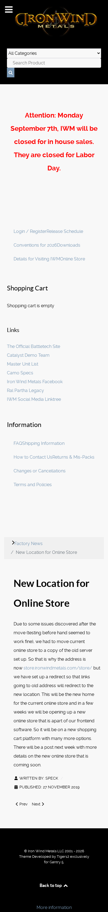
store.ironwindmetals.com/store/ (58, 668)
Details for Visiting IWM (37, 259)
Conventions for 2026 (35, 245)
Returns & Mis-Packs (73, 457)
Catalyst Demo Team (28, 355)
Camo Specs (20, 372)
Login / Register (30, 231)
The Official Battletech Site (33, 346)
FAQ (18, 443)
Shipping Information (43, 443)
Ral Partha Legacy (25, 390)
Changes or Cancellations (40, 470)
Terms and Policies (33, 484)
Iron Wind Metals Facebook (35, 381)
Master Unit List (22, 364)
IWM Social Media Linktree (34, 399)
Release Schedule (65, 231)
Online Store (72, 259)
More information (54, 907)
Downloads (68, 245)
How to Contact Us (33, 457)
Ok (6, 898)
